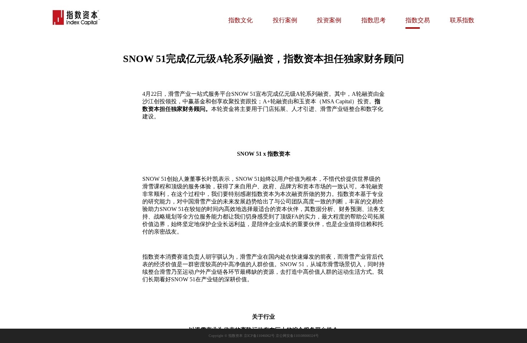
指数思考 (373, 20)
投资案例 (329, 20)
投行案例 (285, 20)
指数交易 (417, 20)
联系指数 (462, 20)
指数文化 (240, 20)
